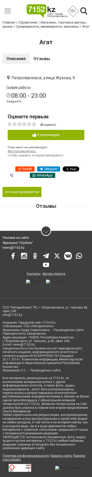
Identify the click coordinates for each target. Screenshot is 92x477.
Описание (16, 58)
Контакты (34, 274)
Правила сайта (61, 456)
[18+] (46, 11)
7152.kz (58, 378)
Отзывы (41, 58)
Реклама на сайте (16, 238)
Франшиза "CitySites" (18, 243)
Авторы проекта (53, 274)
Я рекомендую (48, 135)
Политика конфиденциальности (26, 456)
